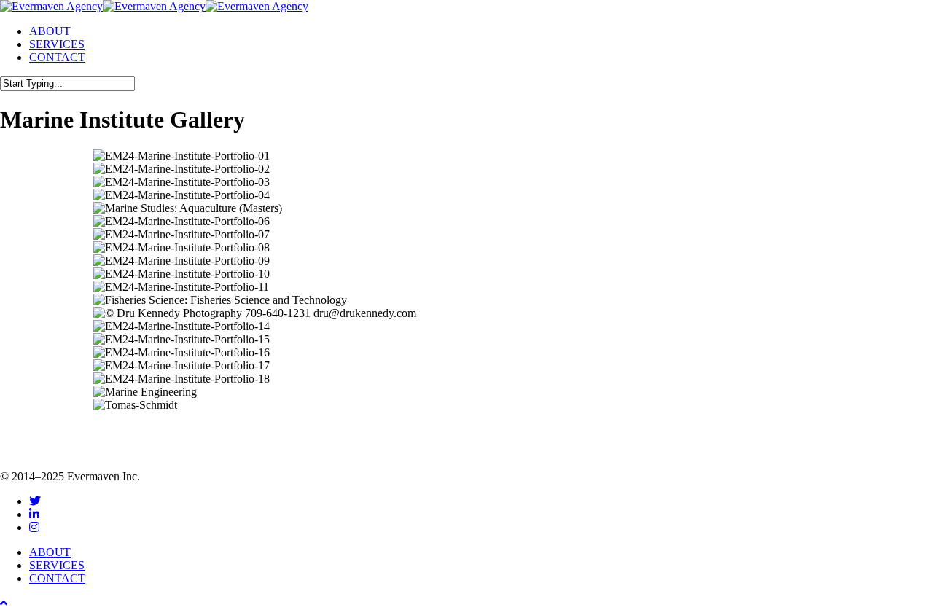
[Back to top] (3, 603)
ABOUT (50, 552)
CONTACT (57, 578)
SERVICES (57, 565)
